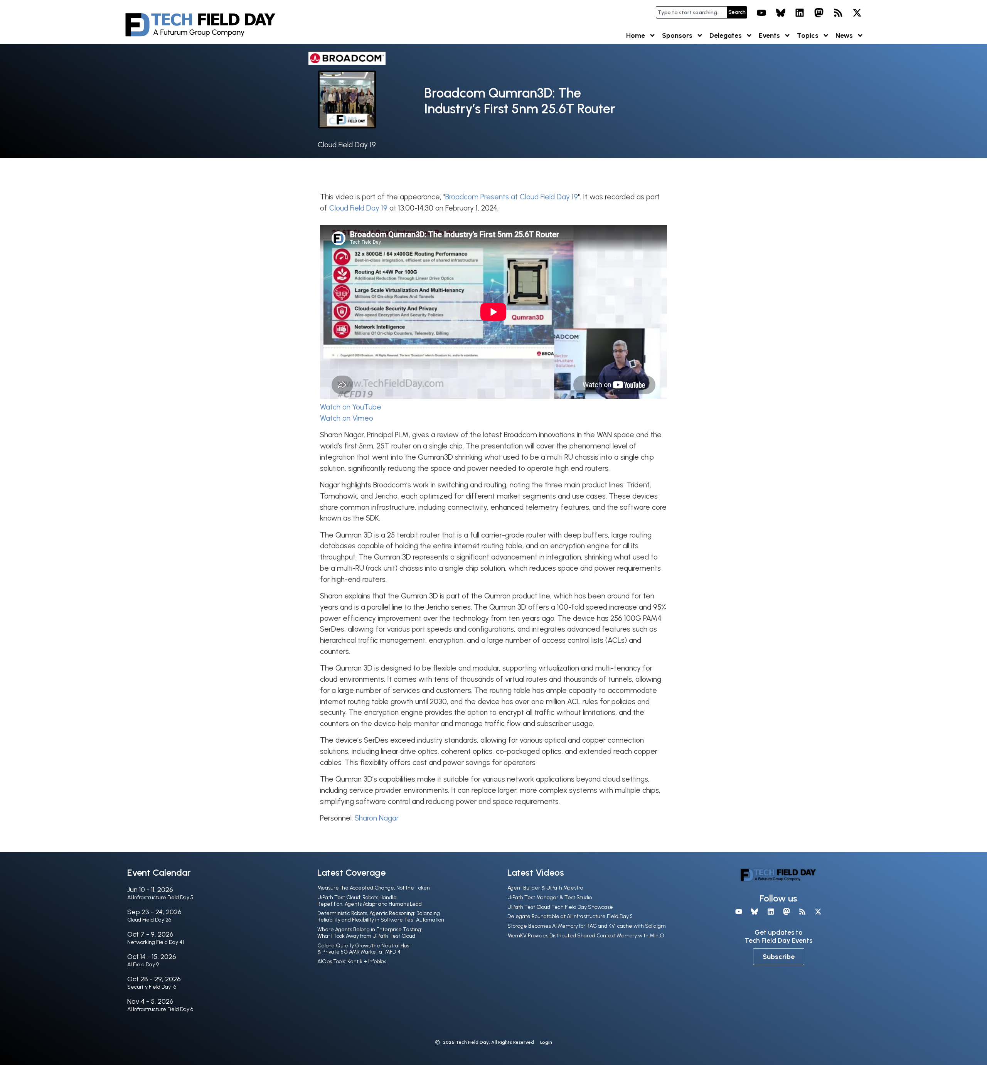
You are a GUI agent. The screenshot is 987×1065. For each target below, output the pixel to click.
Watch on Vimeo (346, 418)
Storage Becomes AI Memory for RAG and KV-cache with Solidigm (586, 926)
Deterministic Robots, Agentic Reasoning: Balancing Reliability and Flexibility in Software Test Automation (380, 916)
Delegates (725, 35)
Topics (808, 35)
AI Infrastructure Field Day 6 (160, 1009)
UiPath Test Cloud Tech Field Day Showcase (560, 907)
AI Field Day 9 (143, 964)
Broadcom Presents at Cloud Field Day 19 (511, 196)
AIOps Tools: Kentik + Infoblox (351, 961)
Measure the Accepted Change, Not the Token (373, 888)
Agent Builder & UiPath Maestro (545, 888)
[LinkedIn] (800, 12)
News (844, 35)
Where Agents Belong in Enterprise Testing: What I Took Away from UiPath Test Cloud (369, 932)
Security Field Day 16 (151, 987)
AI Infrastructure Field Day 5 (160, 897)
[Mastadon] (818, 12)
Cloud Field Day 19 (347, 144)
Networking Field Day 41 (155, 942)
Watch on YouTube (350, 407)
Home (635, 35)
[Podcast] (838, 12)
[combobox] (691, 12)
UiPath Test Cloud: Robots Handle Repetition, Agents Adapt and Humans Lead (369, 900)
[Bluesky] (780, 12)
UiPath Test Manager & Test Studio (549, 897)
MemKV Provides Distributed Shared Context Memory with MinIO (585, 935)
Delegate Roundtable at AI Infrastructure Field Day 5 (570, 916)
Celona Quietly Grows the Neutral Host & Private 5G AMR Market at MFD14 (364, 948)
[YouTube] (761, 12)
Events (769, 35)
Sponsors (677, 35)
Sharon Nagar (377, 818)
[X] (857, 12)
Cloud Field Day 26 (149, 920)
